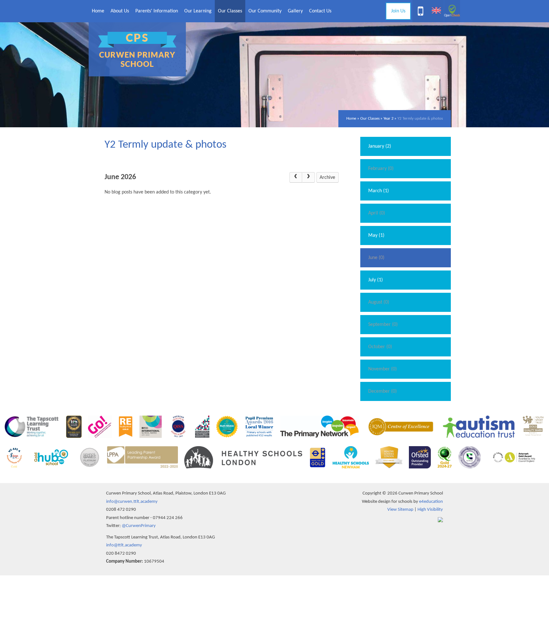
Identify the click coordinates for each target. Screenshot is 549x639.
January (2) (379, 146)
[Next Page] (308, 177)
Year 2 (388, 118)
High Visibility (430, 509)
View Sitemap (400, 509)
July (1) (375, 280)
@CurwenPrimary (139, 525)
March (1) (378, 190)
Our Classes (370, 118)
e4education (431, 501)
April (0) (376, 213)
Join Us (398, 11)
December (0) (382, 391)
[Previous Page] (295, 177)
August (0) (378, 302)
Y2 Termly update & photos (420, 118)
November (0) (382, 369)
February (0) (381, 168)
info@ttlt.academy (124, 545)
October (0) (380, 346)
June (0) (376, 257)
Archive (327, 177)
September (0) (383, 324)
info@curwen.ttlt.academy (132, 501)
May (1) (376, 235)
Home (351, 118)
